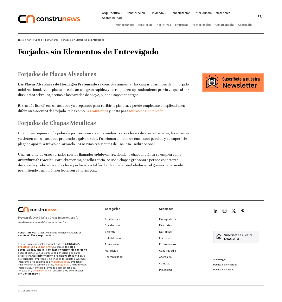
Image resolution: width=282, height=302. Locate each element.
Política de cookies (223, 269)
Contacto (165, 263)
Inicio (21, 39)
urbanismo (45, 246)
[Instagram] (224, 211)
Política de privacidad (225, 264)
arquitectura (26, 246)
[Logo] (59, 209)
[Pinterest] (242, 211)
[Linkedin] (215, 211)
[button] (260, 16)
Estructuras (52, 39)
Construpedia (35, 39)
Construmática (60, 261)
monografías (62, 264)
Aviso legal (219, 259)
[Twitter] (233, 211)
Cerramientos (96, 111)
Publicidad (165, 270)
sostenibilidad (41, 270)
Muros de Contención (146, 111)
